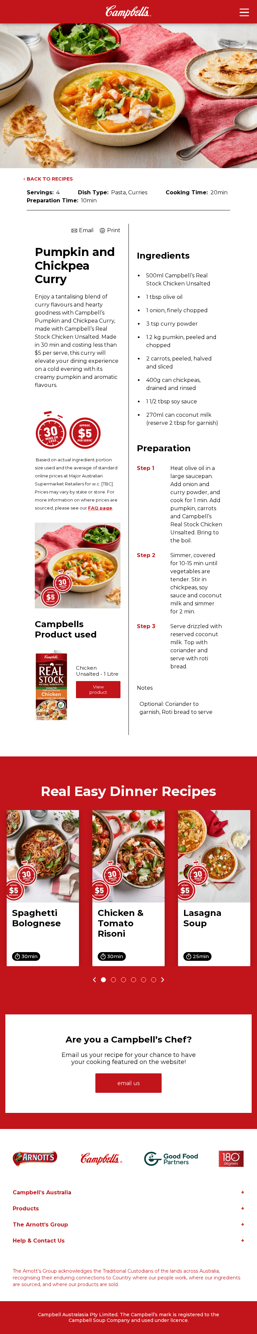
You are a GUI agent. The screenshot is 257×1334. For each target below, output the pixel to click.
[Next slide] (163, 979)
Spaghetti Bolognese (36, 918)
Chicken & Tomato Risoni (121, 923)
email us (128, 1083)
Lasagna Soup (202, 918)
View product (98, 689)
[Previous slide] (93, 979)
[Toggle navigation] (244, 12)
